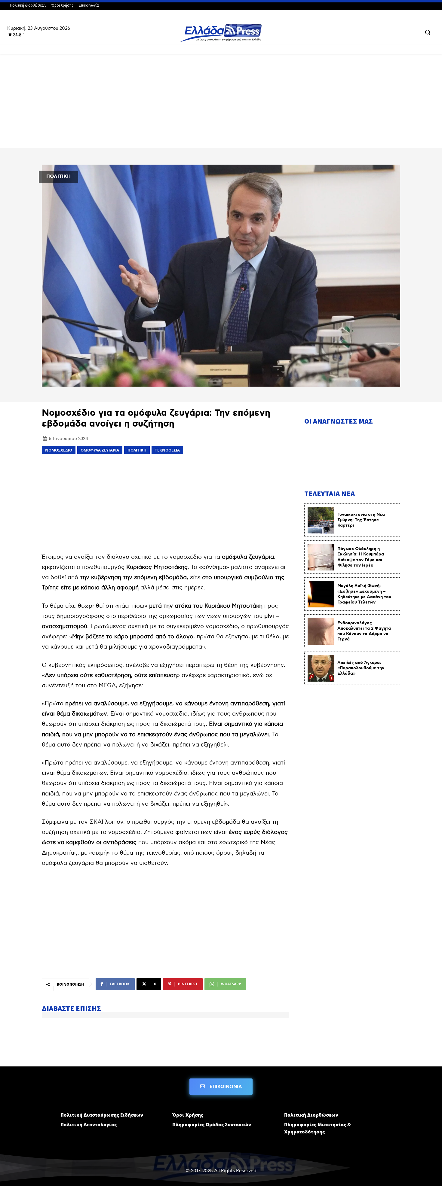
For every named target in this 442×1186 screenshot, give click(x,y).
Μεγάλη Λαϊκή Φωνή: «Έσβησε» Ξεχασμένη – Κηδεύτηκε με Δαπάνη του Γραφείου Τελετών (364, 594)
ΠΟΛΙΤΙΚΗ (58, 176)
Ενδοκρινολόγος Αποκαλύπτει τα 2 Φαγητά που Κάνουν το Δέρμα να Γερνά (364, 631)
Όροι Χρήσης (187, 1115)
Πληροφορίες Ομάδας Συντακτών (211, 1124)
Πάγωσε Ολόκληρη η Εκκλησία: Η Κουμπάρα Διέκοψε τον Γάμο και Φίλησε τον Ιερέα (360, 557)
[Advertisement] (221, 104)
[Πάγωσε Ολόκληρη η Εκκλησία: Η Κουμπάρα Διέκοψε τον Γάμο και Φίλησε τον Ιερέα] (321, 557)
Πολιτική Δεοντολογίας (88, 1124)
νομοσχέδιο (58, 450)
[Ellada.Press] (221, 32)
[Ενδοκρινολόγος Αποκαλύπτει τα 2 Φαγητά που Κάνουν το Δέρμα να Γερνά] (321, 631)
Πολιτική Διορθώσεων (311, 1115)
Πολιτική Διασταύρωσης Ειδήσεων (101, 1115)
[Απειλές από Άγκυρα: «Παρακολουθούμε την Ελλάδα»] (321, 668)
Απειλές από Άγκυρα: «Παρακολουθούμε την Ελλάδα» (360, 668)
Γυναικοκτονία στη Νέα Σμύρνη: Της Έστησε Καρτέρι (361, 520)
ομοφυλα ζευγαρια (100, 450)
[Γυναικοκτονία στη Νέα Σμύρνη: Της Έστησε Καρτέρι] (321, 520)
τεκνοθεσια (167, 450)
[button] (427, 32)
